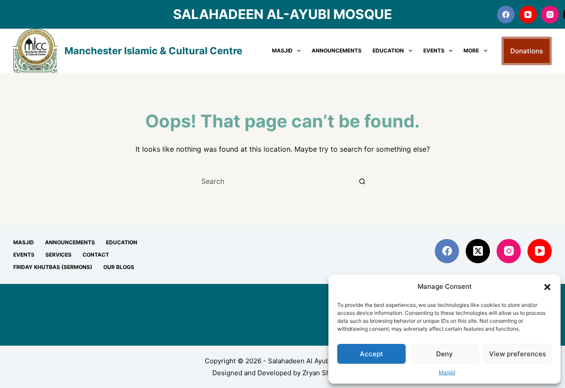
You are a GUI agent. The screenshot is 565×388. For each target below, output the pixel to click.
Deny (444, 354)
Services (58, 254)
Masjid (447, 372)
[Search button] (362, 181)
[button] (547, 287)
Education (388, 50)
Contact (96, 254)
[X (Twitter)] (478, 251)
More (471, 50)
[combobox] (274, 181)
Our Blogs (118, 267)
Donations (526, 51)
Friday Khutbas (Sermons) (52, 267)
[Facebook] (506, 14)
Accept (371, 354)
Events (433, 50)
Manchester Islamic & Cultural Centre (153, 50)
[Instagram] (550, 14)
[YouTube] (528, 14)
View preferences (517, 354)
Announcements (337, 50)
